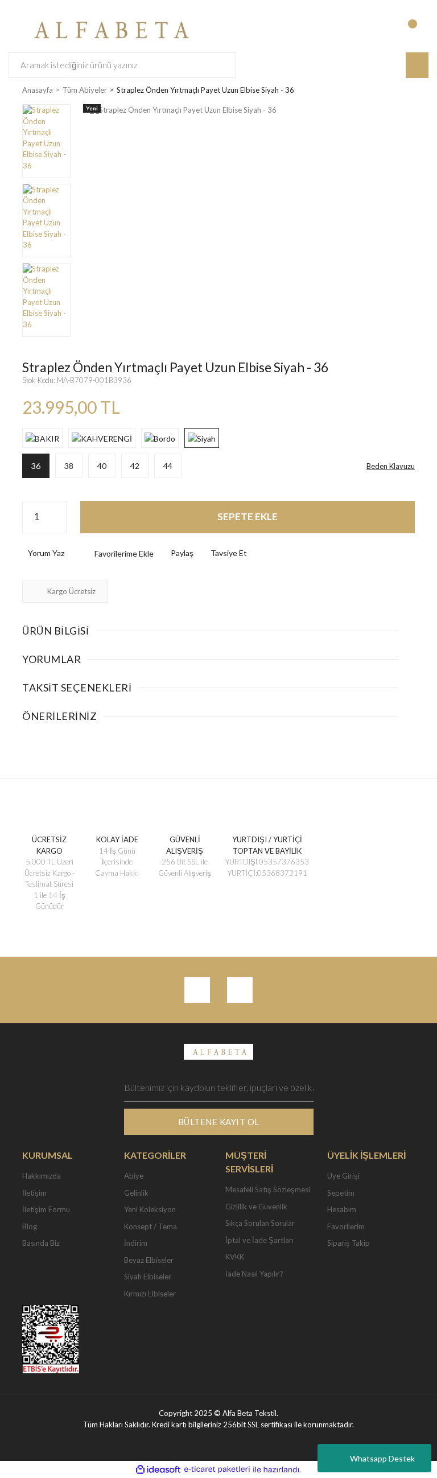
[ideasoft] (158, 1469)
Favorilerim (346, 1226)
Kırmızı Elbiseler (150, 1293)
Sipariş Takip (348, 1243)
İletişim (34, 1192)
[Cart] (418, 29)
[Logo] (108, 28)
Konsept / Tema (150, 1226)
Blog (29, 1226)
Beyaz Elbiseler (149, 1260)
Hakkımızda (41, 1175)
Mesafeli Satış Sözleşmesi (267, 1189)
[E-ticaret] (217, 1469)
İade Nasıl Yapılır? (254, 1273)
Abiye (133, 1175)
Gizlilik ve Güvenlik (256, 1206)
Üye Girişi (343, 1175)
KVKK (234, 1256)
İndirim (135, 1243)
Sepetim (340, 1192)
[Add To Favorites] (115, 553)
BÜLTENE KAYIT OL (218, 1122)
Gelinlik (136, 1192)
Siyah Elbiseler (147, 1276)
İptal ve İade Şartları (259, 1240)
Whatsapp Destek (382, 1458)
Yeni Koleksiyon (150, 1209)
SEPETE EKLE (247, 516)
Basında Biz (41, 1243)
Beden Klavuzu (390, 466)
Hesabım (341, 1209)
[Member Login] (371, 29)
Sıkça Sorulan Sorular (260, 1223)
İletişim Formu (46, 1209)
